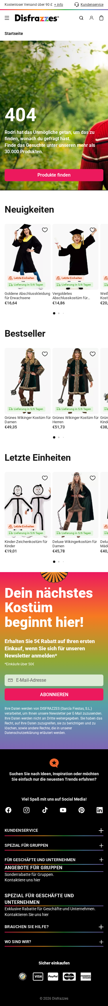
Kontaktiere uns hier (22, 880)
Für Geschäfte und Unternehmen (40, 859)
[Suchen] (81, 18)
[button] (54, 313)
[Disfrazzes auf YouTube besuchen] (63, 810)
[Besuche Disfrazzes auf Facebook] (8, 810)
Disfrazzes (60, 998)
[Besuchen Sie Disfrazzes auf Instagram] (26, 810)
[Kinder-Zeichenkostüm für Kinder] (28, 505)
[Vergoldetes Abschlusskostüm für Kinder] (75, 257)
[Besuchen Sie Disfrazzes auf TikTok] (45, 810)
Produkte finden (54, 175)
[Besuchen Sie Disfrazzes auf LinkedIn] (99, 810)
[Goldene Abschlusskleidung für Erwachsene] (28, 257)
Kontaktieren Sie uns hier (27, 914)
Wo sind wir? (18, 941)
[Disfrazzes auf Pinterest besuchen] (81, 810)
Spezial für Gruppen (26, 845)
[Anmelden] (91, 18)
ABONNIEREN (54, 694)
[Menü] (7, 18)
